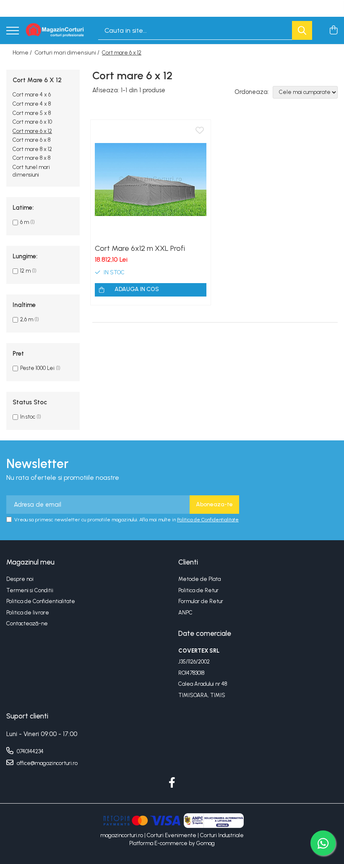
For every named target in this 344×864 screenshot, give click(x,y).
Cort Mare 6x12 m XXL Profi (140, 248)
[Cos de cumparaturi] (333, 31)
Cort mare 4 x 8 (32, 104)
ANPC (185, 612)
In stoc (27, 417)
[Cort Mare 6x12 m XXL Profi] (150, 180)
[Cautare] (302, 30)
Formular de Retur (200, 601)
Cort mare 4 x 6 (32, 94)
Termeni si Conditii (29, 590)
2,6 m (26, 319)
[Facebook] (172, 783)
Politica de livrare (27, 612)
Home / (23, 52)
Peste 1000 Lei (37, 368)
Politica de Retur (198, 590)
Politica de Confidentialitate (208, 520)
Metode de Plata (199, 579)
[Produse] (12, 31)
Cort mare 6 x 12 (32, 131)
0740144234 (30, 751)
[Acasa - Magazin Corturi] (55, 30)
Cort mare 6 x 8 (31, 140)
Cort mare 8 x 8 (31, 158)
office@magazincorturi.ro (47, 763)
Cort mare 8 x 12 (32, 149)
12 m (25, 271)
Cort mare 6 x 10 (32, 122)
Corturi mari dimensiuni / (67, 52)
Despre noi (20, 579)
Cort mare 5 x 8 (32, 113)
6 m (24, 222)
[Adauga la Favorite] (199, 131)
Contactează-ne (27, 623)
